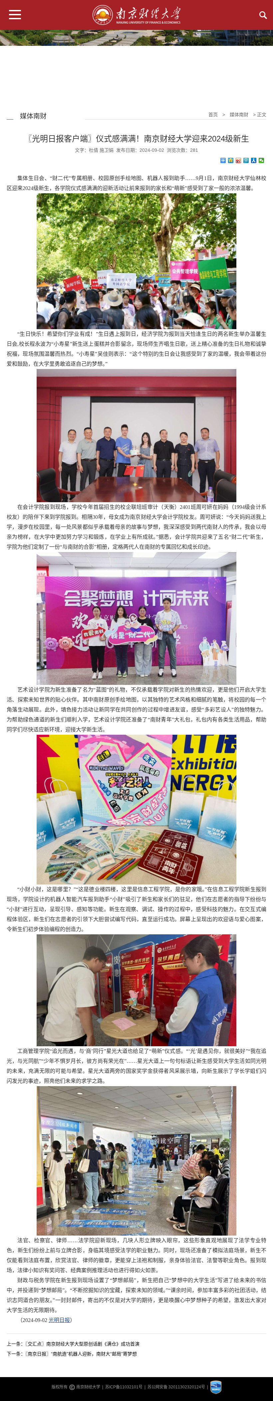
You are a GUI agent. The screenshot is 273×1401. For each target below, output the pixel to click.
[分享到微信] (261, 160)
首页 (213, 114)
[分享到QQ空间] (231, 160)
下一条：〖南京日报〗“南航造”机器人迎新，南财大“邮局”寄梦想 (72, 1353)
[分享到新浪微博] (238, 160)
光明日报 (59, 1320)
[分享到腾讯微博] (246, 160)
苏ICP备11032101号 (123, 1387)
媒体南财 (239, 114)
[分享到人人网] (254, 160)
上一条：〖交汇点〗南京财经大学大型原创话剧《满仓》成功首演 (73, 1344)
